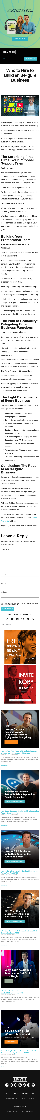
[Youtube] (12, 618)
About (7, 1093)
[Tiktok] (24, 1085)
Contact (31, 1099)
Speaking (25, 1093)
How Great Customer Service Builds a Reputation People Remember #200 (20, 812)
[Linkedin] (17, 618)
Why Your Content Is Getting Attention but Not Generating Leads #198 (19, 932)
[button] (4, 58)
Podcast (15, 1093)
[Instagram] (7, 618)
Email (3, 583)
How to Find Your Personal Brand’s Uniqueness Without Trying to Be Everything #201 (19, 752)
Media (33, 1093)
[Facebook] (22, 618)
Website (4, 592)
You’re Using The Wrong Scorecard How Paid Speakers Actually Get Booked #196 (18, 1052)
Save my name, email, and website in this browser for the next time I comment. (19, 604)
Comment (5, 549)
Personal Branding (12, 1099)
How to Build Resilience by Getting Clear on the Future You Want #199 (19, 872)
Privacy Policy (12, 1111)
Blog (23, 1099)
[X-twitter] (33, 618)
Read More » (4, 765)
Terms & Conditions (26, 1111)
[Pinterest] (27, 618)
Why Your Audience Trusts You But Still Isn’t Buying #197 (12, 992)
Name (3, 575)
